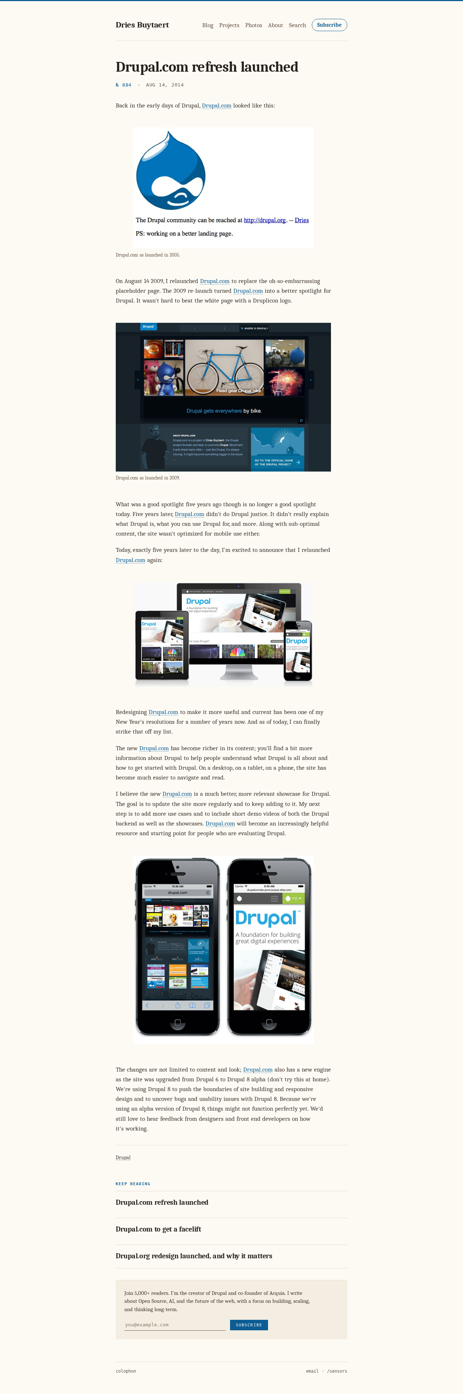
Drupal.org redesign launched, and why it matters (194, 1256)
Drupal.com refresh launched (162, 1202)
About (275, 25)
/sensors (337, 1371)
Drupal (123, 1157)
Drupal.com (217, 105)
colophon (126, 1371)
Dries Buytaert (142, 25)
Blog (207, 25)
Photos (253, 25)
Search (297, 25)
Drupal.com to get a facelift (158, 1229)
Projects (229, 25)
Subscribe (329, 25)
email (312, 1371)
